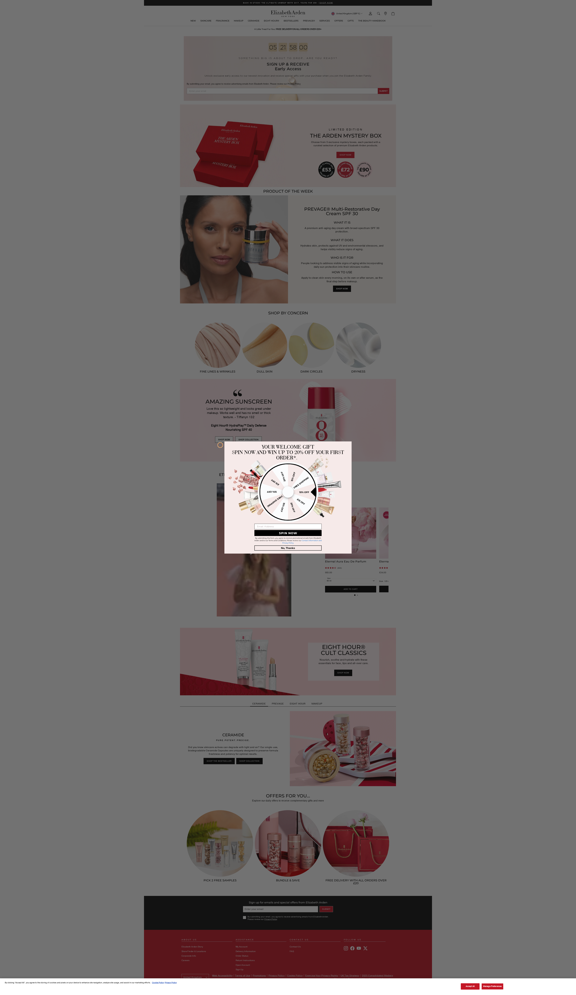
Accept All (470, 986)
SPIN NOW (288, 533)
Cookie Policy (158, 982)
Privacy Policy (171, 982)
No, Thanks (288, 548)
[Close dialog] (220, 445)
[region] (288, 986)
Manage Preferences (492, 986)
